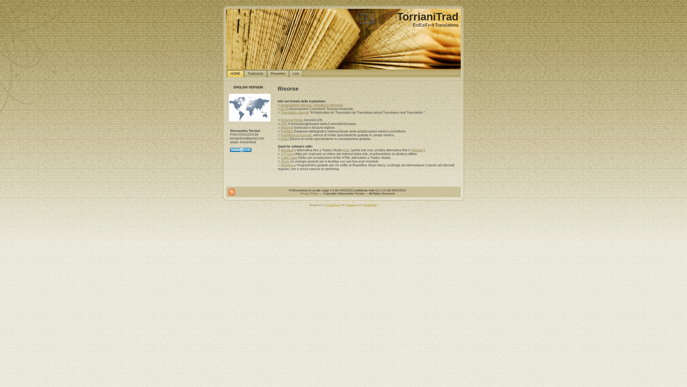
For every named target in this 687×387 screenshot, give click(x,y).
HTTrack (287, 154)
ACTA (284, 109)
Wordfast (287, 150)
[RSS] (231, 192)
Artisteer (351, 204)
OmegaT (417, 150)
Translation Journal (295, 112)
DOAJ (285, 139)
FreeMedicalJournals (296, 135)
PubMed (287, 131)
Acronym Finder (292, 120)
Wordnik (287, 128)
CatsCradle (289, 158)
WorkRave (288, 165)
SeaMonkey (370, 204)
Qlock (285, 161)
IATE (284, 124)
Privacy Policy (309, 193)
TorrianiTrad (427, 17)
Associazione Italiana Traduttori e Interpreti (311, 105)
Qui (346, 150)
